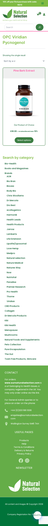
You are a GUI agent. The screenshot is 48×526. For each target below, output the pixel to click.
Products (24, 441)
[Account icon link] (44, 14)
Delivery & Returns (24, 451)
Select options (24, 140)
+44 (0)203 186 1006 (21, 410)
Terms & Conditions (24, 447)
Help (24, 444)
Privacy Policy (24, 454)
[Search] (39, 27)
